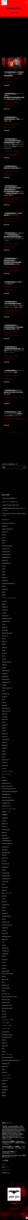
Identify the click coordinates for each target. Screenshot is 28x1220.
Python (4, 887)
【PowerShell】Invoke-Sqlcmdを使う (13, 167)
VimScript (4, 948)
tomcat (4, 762)
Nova (3, 861)
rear (3, 899)
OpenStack (5, 852)
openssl (4, 736)
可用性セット (5, 811)
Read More (6, 85)
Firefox (3, 647)
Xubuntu (4, 1066)
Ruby (3, 907)
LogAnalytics (5, 806)
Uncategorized (5, 936)
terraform (4, 922)
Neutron (4, 858)
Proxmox (4, 881)
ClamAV (4, 725)
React (3, 896)
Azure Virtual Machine (7, 800)
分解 (3, 1084)
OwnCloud (4, 739)
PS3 (3, 884)
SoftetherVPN (5, 916)
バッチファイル (5, 1025)
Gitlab (3, 665)
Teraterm (4, 759)
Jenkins (4, 696)
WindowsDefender (6, 1057)
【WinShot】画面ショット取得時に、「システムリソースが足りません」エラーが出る (13, 1147)
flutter (3, 653)
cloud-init (4, 615)
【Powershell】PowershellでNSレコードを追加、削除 (14, 119)
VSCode (4, 959)
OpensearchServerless (7, 583)
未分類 (3, 1086)
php (3, 870)
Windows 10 (5, 1002)
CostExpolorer (5, 563)
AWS (3, 540)
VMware (4, 954)
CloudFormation (6, 546)
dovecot (4, 636)
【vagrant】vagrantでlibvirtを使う (10, 505)
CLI (2, 543)
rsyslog (4, 748)
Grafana (4, 673)
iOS (3, 691)
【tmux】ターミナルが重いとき (10, 501)
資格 (3, 1092)
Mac (3, 777)
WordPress (4, 1063)
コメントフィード (6, 1170)
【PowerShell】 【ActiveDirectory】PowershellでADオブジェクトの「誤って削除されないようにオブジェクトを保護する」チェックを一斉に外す (14, 143)
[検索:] (14, 467)
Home (14, 1203)
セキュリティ (5, 774)
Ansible (4, 526)
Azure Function (6, 797)
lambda (4, 714)
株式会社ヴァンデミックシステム (14, 1214)
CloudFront (5, 549)
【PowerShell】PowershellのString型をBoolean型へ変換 (13, 327)
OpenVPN (4, 867)
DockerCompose (6, 633)
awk (3, 537)
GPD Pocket (5, 670)
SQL (3, 919)
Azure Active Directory (8, 788)
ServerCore (5, 993)
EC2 (3, 566)
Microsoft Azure (6, 786)
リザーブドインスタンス (8, 598)
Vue (3, 962)
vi (2, 942)
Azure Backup (5, 794)
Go (2, 667)
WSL (3, 1011)
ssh (3, 757)
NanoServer (5, 985)
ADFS (3, 976)
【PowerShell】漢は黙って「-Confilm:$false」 (9, 1152)
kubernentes (5, 708)
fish (3, 650)
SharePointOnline (6, 843)
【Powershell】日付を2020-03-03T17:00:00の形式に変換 (14, 392)
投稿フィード (5, 1167)
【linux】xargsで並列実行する (9, 498)
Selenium (4, 913)
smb (3, 751)
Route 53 (4, 589)
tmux (3, 930)
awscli (3, 601)
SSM (3, 595)
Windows (21, 418)
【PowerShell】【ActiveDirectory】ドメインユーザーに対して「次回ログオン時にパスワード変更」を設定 (14, 305)
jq (2, 699)
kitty (3, 702)
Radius (3, 890)
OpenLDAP (4, 847)
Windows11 (4, 1032)
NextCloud (4, 829)
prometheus (5, 878)
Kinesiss (4, 577)
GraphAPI (4, 676)
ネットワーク (5, 1075)
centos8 (4, 610)
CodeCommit (5, 554)
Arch (3, 535)
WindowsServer (6, 1005)
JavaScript (4, 693)
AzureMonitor (5, 803)
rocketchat (5, 904)
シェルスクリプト (6, 771)
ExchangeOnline (6, 840)
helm (3, 685)
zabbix (3, 1072)
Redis (3, 901)
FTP (3, 656)
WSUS (3, 1017)
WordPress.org (5, 1172)
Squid (3, 754)
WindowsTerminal (6, 1008)
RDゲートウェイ (6, 893)
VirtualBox (4, 951)
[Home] (10, 12)
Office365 (4, 838)
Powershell (16, 79)
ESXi (3, 956)
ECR (3, 569)
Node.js (4, 835)
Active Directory (6, 973)
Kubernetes (5, 711)
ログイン (4, 1164)
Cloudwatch (5, 551)
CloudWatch (5, 621)
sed (3, 910)
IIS (2, 982)
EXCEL (3, 641)
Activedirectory (6, 1037)
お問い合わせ (14, 1208)
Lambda (4, 580)
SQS (3, 592)
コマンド (4, 1022)
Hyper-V (4, 979)
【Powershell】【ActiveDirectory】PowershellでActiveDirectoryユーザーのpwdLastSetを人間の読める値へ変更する (14, 190)
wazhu (3, 968)
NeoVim (4, 826)
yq (2, 1069)
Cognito (4, 560)
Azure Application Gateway (9, 791)
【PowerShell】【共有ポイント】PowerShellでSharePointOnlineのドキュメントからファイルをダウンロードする (14, 237)
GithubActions (5, 662)
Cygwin (4, 627)
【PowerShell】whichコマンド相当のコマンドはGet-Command (14, 74)
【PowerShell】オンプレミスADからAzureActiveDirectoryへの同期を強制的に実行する (14, 96)
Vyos (3, 768)
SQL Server (4, 999)
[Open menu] (26, 2)
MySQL (3, 823)
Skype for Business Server (8, 996)
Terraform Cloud (6, 925)
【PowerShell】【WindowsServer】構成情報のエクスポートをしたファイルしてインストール (14, 350)
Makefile (4, 780)
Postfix (3, 742)
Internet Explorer (6, 688)
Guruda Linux (5, 682)
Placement (4, 863)
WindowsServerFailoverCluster (10, 1060)
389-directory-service (8, 523)
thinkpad (4, 928)
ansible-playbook (6, 529)
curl (3, 624)
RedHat (4, 745)
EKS (3, 572)
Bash (3, 604)
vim (3, 945)
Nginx (3, 832)
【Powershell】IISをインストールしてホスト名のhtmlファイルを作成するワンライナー (14, 414)
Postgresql (4, 873)
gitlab (3, 728)
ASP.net (4, 1043)
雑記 (3, 1095)
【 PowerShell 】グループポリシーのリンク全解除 (14, 372)
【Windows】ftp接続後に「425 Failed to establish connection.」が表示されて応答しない (14, 1143)
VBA (3, 644)
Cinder (3, 855)
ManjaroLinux (5, 783)
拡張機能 (4, 814)
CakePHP (4, 607)
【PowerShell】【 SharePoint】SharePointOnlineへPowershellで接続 (13, 261)
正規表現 (4, 1089)
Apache (4, 532)
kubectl (4, 705)
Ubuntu (4, 765)
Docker (3, 630)
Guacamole (5, 679)
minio (3, 821)
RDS (3, 586)
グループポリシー (6, 1020)
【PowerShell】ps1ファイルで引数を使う (13, 283)
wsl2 (3, 1014)
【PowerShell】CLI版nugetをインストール (13, 214)
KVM (3, 731)
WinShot (4, 1080)
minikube (4, 818)
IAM (3, 574)
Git (3, 659)
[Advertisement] (14, 40)
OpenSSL (4, 849)
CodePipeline (5, 557)
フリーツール (5, 1078)
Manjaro (4, 733)
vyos (3, 965)
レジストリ (4, 1028)
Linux (3, 717)
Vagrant (4, 939)
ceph (3, 613)
